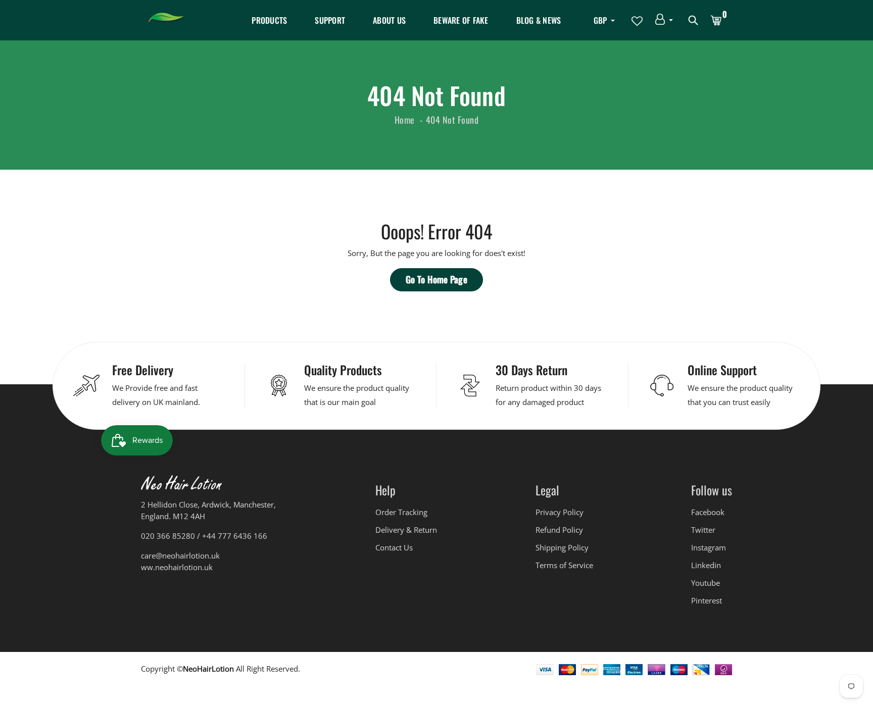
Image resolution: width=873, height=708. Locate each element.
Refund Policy (559, 530)
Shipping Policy (562, 547)
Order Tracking (401, 512)
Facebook (707, 512)
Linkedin (706, 565)
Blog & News (538, 20)
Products (269, 20)
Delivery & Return (406, 530)
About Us (389, 20)
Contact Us (394, 547)
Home (405, 119)
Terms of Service (564, 565)
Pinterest (706, 600)
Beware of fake (461, 20)
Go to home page (436, 279)
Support (330, 20)
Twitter (703, 530)
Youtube (705, 583)
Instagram (708, 547)
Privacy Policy (560, 512)
